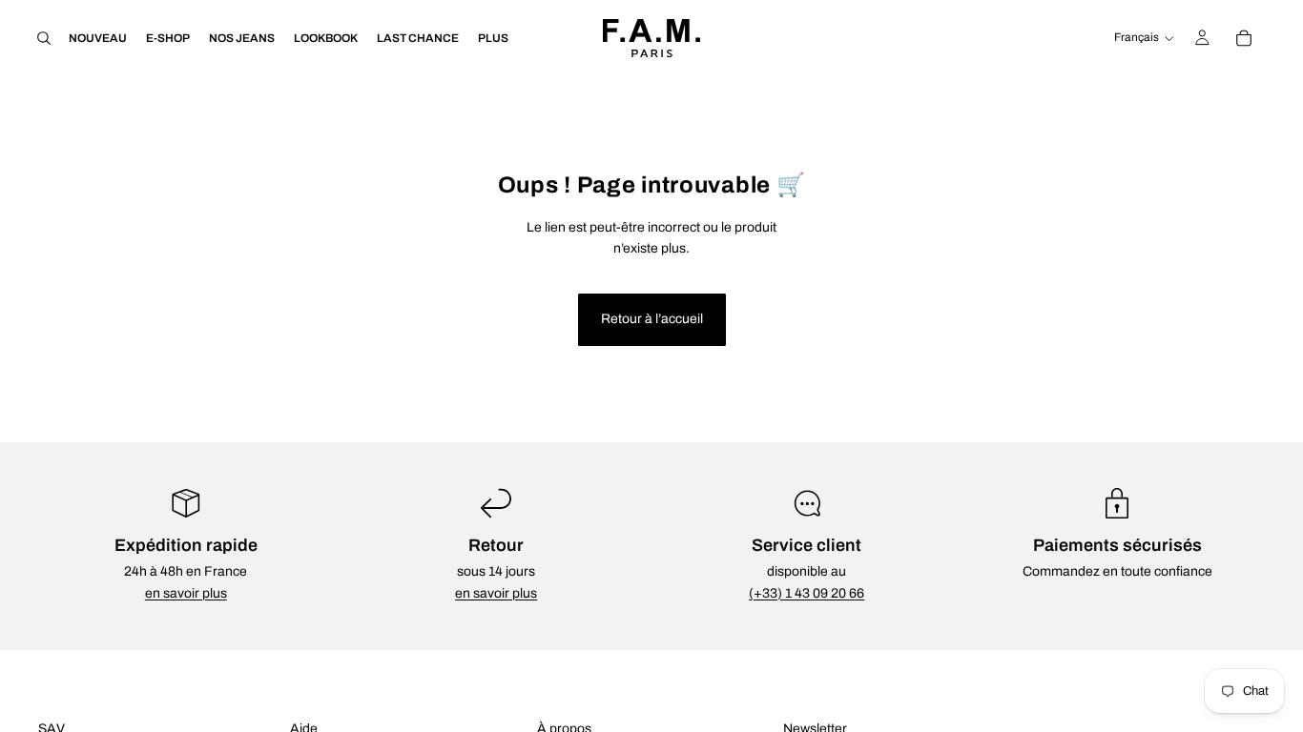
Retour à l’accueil (652, 319)
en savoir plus (186, 593)
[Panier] (1244, 38)
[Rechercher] (44, 38)
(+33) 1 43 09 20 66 (806, 593)
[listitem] (493, 38)
